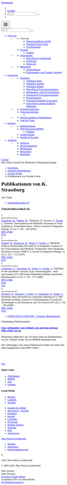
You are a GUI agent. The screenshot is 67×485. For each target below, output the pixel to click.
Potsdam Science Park (37, 44)
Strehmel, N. (7, 294)
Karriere (11, 123)
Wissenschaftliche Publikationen (36, 117)
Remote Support (15, 424)
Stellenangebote (28, 126)
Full (3, 285)
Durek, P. (33, 243)
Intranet (11, 416)
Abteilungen (13, 376)
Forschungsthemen (29, 112)
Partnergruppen (33, 97)
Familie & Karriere (29, 137)
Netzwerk (31, 64)
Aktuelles (12, 140)
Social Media (8, 390)
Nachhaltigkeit (33, 47)
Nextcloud (12, 422)
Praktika (30, 131)
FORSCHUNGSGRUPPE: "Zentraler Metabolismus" (34, 316)
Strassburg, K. (8, 220)
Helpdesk (12, 413)
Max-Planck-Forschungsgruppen (42, 89)
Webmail (11, 427)
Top (3, 363)
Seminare (24, 143)
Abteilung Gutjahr (35, 83)
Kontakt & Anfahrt (16, 408)
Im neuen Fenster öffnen (13, 476)
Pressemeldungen (28, 146)
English (11, 10)
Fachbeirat (31, 61)
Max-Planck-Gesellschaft (38, 58)
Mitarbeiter (25, 66)
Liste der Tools (27, 120)
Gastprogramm (27, 134)
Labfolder (12, 419)
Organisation (26, 55)
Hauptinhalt (7, 2)
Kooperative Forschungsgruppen (42, 95)
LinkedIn (12, 399)
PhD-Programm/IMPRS (32, 129)
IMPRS (11, 379)
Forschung (12, 75)
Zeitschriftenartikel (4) (18, 202)
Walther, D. (22, 220)
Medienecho (26, 148)
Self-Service (13, 433)
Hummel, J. (20, 294)
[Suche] (38, 14)
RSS (9, 430)
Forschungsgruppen (29, 109)
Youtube (11, 402)
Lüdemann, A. (8, 268)
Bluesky (11, 397)
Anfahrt (30, 52)
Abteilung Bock (34, 81)
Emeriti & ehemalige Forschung (41, 100)
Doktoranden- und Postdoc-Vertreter (44, 72)
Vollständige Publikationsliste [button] (15, 321)
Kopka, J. (44, 243)
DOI (3, 234)
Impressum (12, 446)
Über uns (12, 35)
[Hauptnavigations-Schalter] (5, 25)
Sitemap (11, 444)
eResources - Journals (18, 410)
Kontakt (24, 49)
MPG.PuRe (7, 231)
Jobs (9, 381)
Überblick (25, 78)
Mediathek (25, 154)
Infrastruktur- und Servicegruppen (43, 92)
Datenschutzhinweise (17, 449)
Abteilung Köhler (34, 86)
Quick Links (7, 370)
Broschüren (25, 151)
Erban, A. (36, 268)
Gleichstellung (33, 69)
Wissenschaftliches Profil (38, 41)
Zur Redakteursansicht (12, 482)
